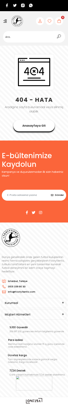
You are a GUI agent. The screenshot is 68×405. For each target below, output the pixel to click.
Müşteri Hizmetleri (17, 314)
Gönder (59, 195)
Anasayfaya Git (34, 126)
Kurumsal (11, 303)
